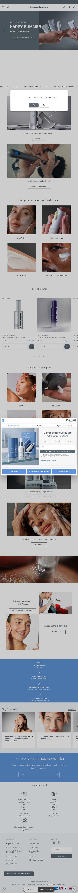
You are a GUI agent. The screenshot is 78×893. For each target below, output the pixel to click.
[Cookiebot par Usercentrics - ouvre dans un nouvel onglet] (67, 420)
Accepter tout (63, 471)
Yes (34, 105)
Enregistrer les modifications (39, 471)
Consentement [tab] (13, 426)
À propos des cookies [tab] (64, 426)
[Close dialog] (74, 429)
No (44, 105)
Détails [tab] (39, 426)
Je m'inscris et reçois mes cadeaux (57, 451)
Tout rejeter (14, 471)
